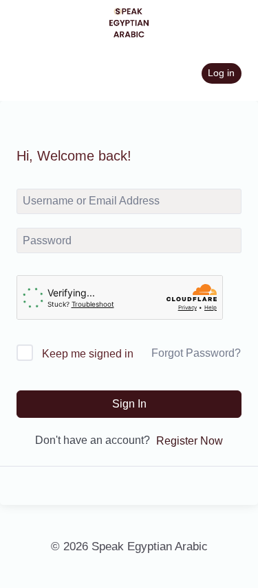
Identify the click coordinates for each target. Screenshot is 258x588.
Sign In (129, 404)
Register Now (189, 441)
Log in (221, 73)
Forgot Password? (196, 353)
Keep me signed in (87, 354)
